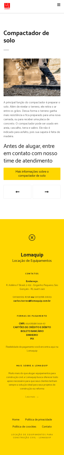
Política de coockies (24, 426)
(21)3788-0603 (43, 297)
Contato (47, 426)
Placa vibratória (17, 192)
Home (15, 419)
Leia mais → (32, 397)
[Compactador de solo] (32, 60)
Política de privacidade (38, 419)
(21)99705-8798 (21, 297)
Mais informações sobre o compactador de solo (32, 173)
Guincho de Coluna (46, 192)
